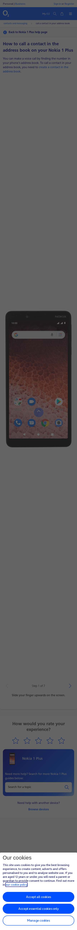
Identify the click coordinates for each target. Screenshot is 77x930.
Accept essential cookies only (38, 908)
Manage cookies (38, 920)
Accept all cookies (38, 897)
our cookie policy (16, 885)
